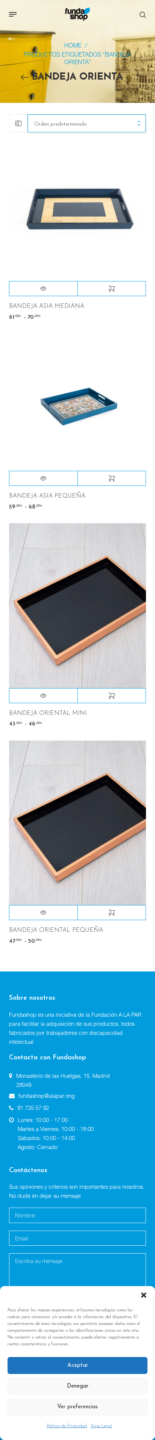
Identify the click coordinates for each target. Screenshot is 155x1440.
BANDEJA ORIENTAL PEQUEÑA (56, 930)
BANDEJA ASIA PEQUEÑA (47, 496)
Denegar (77, 1386)
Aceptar (77, 1365)
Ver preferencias (77, 1407)
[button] (143, 1295)
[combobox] (87, 124)
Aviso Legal (101, 1426)
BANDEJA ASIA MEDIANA (46, 306)
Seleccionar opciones (112, 288)
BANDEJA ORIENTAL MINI (48, 713)
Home (72, 45)
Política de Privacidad (67, 1426)
